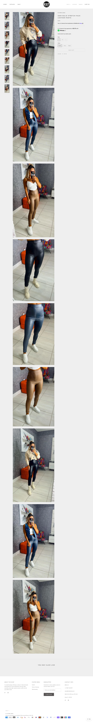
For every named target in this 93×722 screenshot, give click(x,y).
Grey (65, 45)
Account (75, 4)
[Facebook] (62, 53)
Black (69, 45)
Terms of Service (35, 687)
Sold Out (71, 50)
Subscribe (49, 694)
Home (5, 4)
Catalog (12, 4)
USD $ (68, 4)
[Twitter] (64, 53)
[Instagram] (8, 692)
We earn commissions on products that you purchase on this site (19, 715)
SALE (19, 4)
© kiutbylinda (9, 713)
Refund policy (35, 689)
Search (81, 4)
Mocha (59, 45)
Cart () (87, 4)
